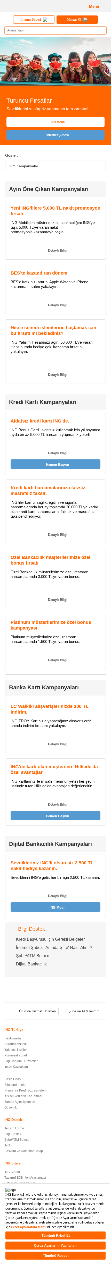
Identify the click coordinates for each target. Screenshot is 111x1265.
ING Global (12, 1172)
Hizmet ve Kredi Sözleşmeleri (25, 1090)
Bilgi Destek (12, 1134)
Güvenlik (10, 1107)
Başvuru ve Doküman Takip (23, 1151)
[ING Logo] (22, 6)
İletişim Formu (14, 1128)
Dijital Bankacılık (31, 964)
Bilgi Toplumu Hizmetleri (21, 1061)
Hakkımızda (12, 1038)
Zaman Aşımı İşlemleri (19, 1102)
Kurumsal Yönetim (17, 1055)
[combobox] (55, 166)
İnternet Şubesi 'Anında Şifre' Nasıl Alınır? (54, 947)
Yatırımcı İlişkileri (16, 1050)
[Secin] (100, 167)
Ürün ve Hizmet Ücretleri (37, 1011)
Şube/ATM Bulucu (32, 956)
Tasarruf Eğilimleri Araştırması (25, 1177)
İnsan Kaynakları (16, 1067)
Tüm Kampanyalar (23, 166)
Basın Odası (12, 1079)
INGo (8, 1145)
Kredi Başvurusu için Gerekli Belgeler (50, 939)
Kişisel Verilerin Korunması (23, 1096)
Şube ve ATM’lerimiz (83, 1011)
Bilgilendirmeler (15, 1085)
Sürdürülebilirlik (15, 1044)
